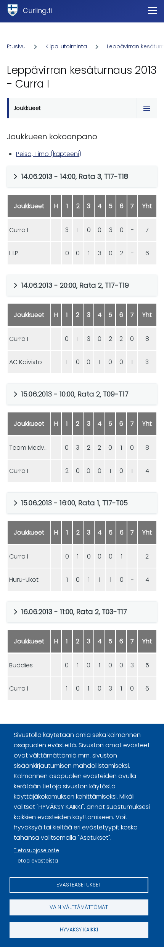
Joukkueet (27, 108)
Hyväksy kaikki (79, 929)
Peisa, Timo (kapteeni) (48, 154)
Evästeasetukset (78, 884)
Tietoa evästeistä (36, 860)
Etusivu (16, 46)
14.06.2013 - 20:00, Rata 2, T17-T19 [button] (75, 285)
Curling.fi (37, 10)
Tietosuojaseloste (36, 850)
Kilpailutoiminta (66, 46)
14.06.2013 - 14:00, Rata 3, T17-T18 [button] (74, 176)
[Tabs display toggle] (147, 108)
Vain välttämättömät (79, 907)
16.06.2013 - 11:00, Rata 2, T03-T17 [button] (74, 611)
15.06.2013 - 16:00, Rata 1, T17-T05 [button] (74, 503)
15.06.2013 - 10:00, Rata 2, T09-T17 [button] (75, 394)
